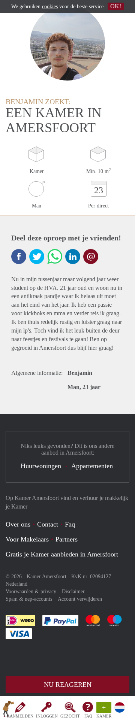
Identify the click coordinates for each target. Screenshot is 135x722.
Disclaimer (73, 591)
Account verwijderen (80, 599)
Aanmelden (20, 716)
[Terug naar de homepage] (8, 710)
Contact (47, 524)
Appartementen (92, 466)
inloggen (47, 716)
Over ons (18, 524)
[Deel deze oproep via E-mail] (90, 256)
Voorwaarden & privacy (31, 591)
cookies (50, 6)
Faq (70, 524)
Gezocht (70, 716)
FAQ (88, 716)
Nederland (16, 584)
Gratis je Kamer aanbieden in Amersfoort (62, 554)
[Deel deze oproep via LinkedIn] (72, 256)
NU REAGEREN (68, 684)
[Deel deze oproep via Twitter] (36, 256)
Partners (67, 539)
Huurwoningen (41, 466)
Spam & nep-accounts (29, 599)
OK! (115, 6)
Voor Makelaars (27, 539)
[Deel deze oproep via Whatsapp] (54, 256)
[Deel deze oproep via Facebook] (18, 256)
